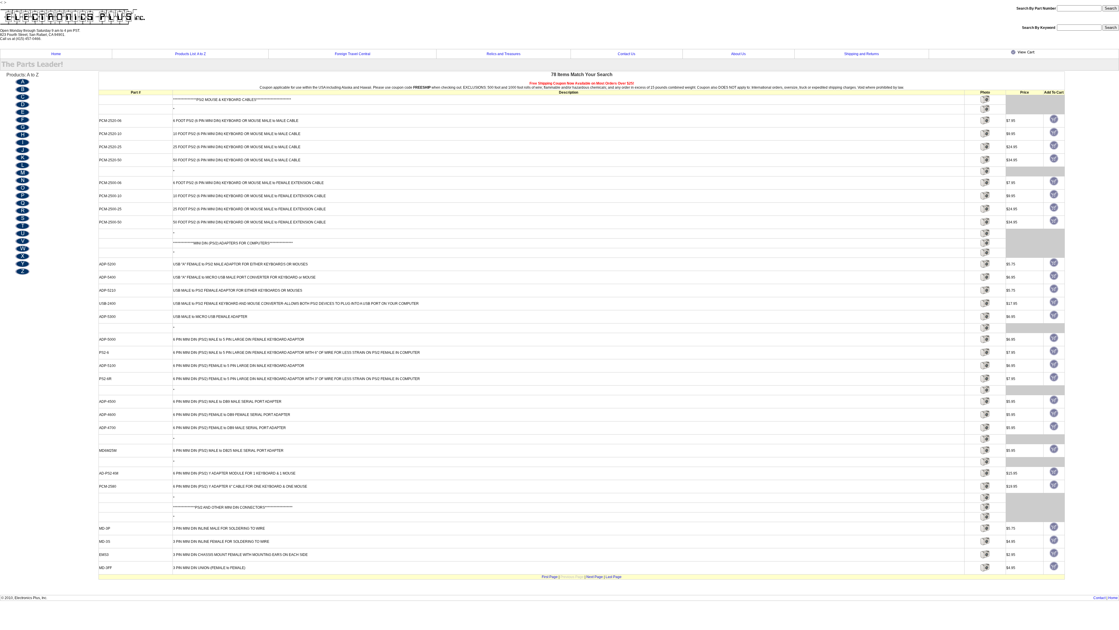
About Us (738, 54)
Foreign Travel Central (352, 54)
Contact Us (626, 54)
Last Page (614, 577)
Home (56, 54)
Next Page (594, 577)
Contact (1099, 598)
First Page (550, 577)
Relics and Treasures (503, 54)
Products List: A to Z (190, 54)
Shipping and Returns (861, 54)
